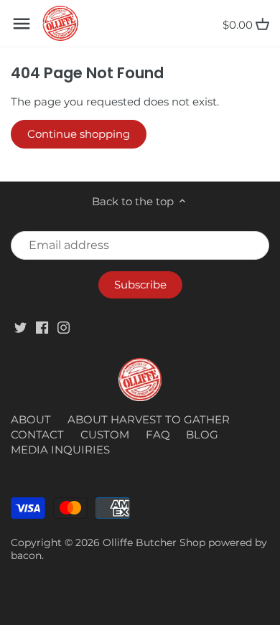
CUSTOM (104, 434)
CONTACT (37, 434)
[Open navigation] (21, 23)
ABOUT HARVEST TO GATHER (148, 419)
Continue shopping (78, 134)
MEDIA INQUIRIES (60, 449)
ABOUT (31, 419)
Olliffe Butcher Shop (154, 542)
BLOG (202, 434)
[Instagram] (63, 326)
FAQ (158, 434)
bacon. (27, 555)
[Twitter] (20, 326)
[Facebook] (42, 326)
